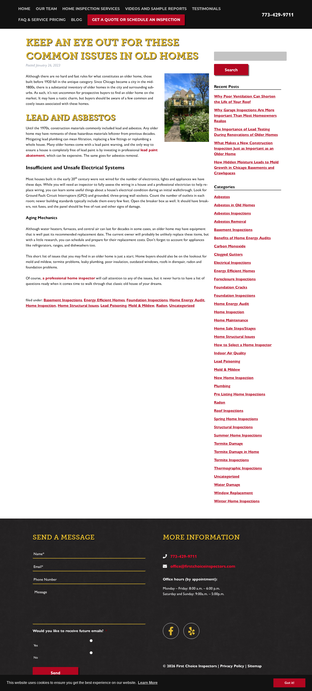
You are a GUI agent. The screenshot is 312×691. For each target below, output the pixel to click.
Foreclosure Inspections (235, 278)
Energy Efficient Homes (104, 299)
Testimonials (206, 9)
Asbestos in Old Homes (234, 204)
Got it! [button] (289, 683)
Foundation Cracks (230, 287)
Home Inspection (41, 305)
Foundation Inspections (147, 299)
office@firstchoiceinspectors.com (202, 566)
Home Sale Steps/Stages (235, 328)
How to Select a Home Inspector (243, 344)
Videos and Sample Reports (156, 9)
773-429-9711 (278, 14)
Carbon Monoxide (230, 246)
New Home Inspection (234, 377)
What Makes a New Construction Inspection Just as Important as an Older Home (244, 148)
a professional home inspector (68, 278)
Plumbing (222, 385)
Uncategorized (182, 305)
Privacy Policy (232, 665)
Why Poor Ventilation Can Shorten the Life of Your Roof (244, 98)
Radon (161, 305)
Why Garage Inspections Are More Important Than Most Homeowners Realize (245, 115)
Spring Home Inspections (236, 418)
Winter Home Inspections (236, 500)
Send (55, 672)
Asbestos (222, 196)
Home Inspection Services (91, 9)
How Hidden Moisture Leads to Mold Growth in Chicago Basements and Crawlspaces (246, 167)
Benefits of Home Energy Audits (242, 237)
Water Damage (227, 484)
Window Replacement (233, 492)
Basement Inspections (63, 299)
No (36, 657)
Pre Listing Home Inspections (239, 394)
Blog (76, 20)
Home (24, 9)
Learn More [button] (148, 683)
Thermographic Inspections (238, 468)
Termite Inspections (231, 459)
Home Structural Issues (78, 305)
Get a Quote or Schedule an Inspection (136, 20)
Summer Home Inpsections (238, 435)
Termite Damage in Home (236, 451)
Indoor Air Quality (230, 352)
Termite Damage (228, 443)
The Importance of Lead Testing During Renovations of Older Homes (246, 131)
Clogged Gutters (228, 254)
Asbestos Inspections (232, 213)
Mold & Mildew (141, 305)
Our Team (46, 9)
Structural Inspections (233, 426)
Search (231, 69)
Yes (36, 645)
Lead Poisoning (113, 305)
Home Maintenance (231, 320)
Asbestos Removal (230, 221)
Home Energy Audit (186, 299)
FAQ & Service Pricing (42, 20)
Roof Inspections (228, 410)
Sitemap (255, 665)
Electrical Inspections (232, 262)
